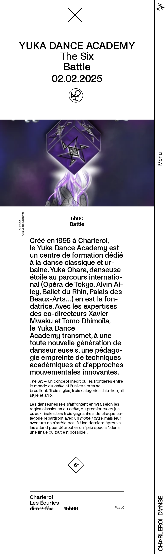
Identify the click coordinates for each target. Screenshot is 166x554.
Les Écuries (44, 503)
